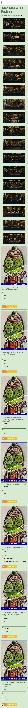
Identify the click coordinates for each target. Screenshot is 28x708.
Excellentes (6, 423)
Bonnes (5, 427)
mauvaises (6, 433)
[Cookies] (3, 705)
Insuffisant (6, 631)
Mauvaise (6, 699)
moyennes (6, 430)
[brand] (2, 2)
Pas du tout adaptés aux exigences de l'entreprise (15, 561)
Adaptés (5, 555)
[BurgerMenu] (25, 2)
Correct (5, 625)
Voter (4, 307)
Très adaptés (6, 551)
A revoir (5, 496)
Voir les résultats (12, 307)
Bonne (5, 295)
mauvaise (6, 302)
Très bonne (6, 490)
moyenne (5, 298)
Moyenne (5, 696)
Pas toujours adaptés (8, 558)
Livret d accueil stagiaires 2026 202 (9, 15)
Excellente (6, 292)
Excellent (6, 618)
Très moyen (6, 628)
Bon (4, 621)
